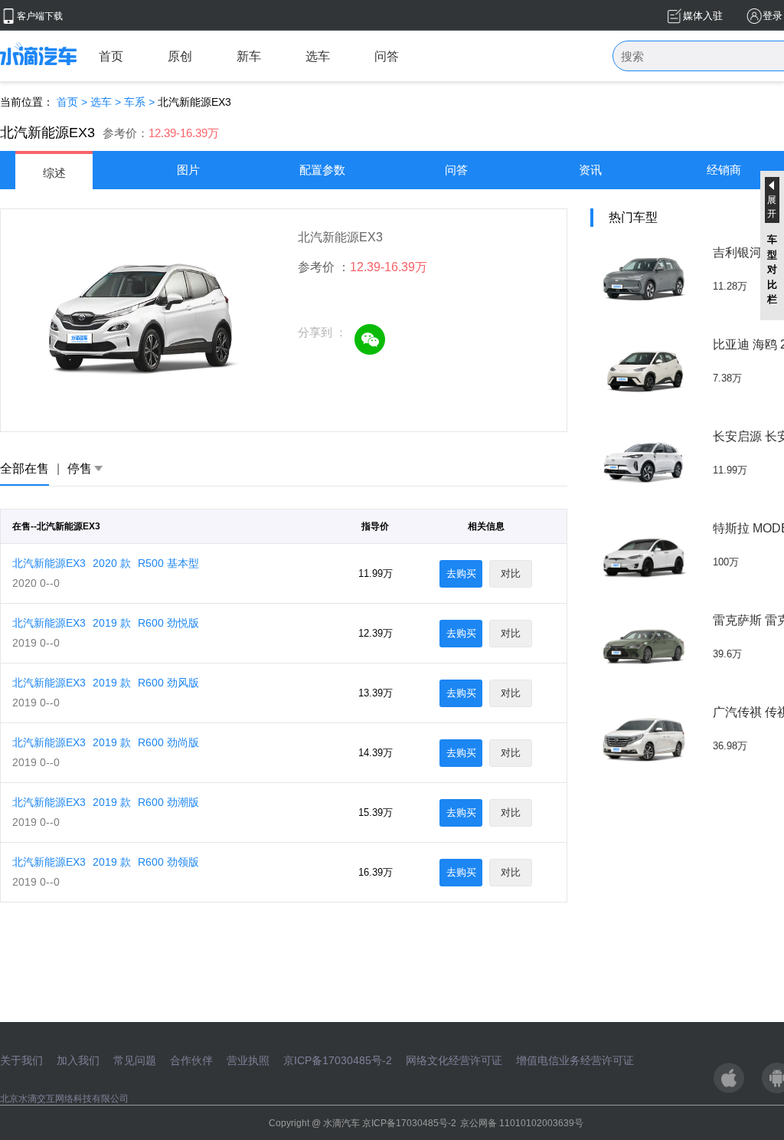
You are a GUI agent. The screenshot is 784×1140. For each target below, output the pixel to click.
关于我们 (21, 1060)
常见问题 (134, 1060)
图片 (188, 169)
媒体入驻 (703, 15)
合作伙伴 (191, 1060)
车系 (134, 102)
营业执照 (248, 1060)
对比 (511, 573)
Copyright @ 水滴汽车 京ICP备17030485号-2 (362, 1123)
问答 (386, 56)
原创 (180, 56)
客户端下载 (40, 16)
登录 (772, 15)
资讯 (590, 169)
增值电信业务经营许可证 (575, 1060)
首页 (111, 56)
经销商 (724, 169)
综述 (54, 172)
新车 (249, 56)
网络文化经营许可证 (454, 1060)
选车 (317, 56)
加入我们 (78, 1060)
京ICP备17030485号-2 (337, 1060)
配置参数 (322, 169)
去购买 (461, 573)
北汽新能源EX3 (105, 563)
